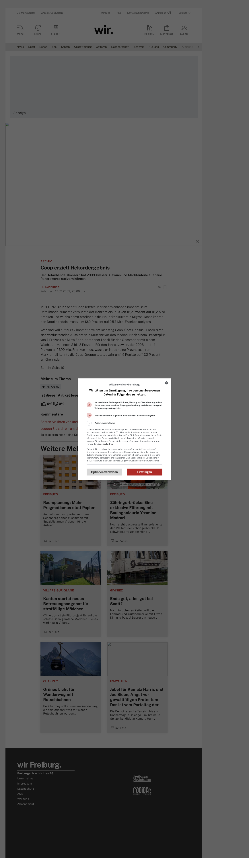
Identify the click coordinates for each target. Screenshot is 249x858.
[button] (124, 423)
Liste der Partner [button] (105, 443)
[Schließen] (166, 383)
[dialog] (124, 429)
